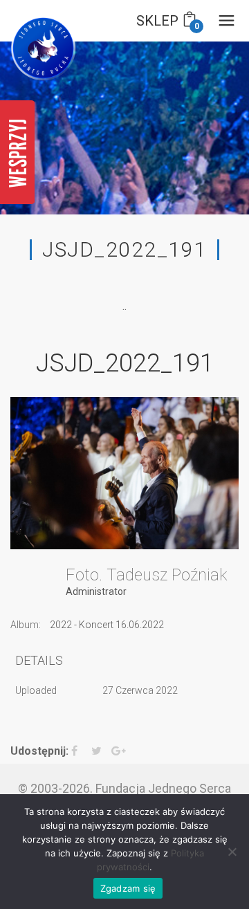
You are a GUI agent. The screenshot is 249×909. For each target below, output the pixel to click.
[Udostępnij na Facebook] (80, 751)
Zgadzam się (128, 888)
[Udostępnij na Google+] (120, 751)
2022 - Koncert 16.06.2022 (107, 624)
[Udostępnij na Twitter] (100, 751)
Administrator (96, 591)
